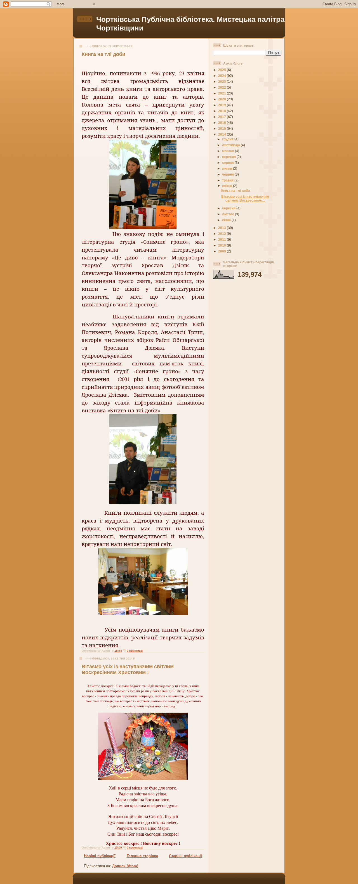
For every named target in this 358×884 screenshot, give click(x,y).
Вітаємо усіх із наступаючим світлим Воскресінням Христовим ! (128, 669)
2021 (222, 93)
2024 (222, 75)
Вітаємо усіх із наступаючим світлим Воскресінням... (245, 198)
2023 (222, 81)
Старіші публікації (185, 856)
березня (229, 208)
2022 (222, 87)
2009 (222, 251)
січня (227, 220)
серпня (228, 162)
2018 (222, 111)
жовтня (228, 151)
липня (227, 168)
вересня (229, 157)
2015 (222, 128)
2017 (222, 117)
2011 (222, 239)
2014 (222, 134)
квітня (227, 186)
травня (228, 180)
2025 (222, 70)
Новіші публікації (100, 856)
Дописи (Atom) (125, 866)
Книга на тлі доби (103, 54)
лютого (228, 214)
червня (228, 174)
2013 (222, 228)
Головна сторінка (142, 856)
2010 (222, 245)
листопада (231, 145)
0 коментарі (135, 650)
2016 (222, 122)
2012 (222, 233)
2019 (222, 105)
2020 (222, 99)
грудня (228, 139)
